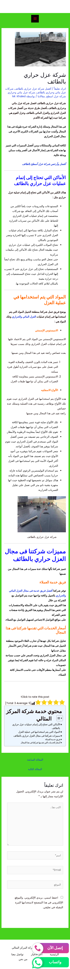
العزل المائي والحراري (24, 316)
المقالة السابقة (35, 760)
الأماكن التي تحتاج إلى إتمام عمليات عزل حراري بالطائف (36, 726)
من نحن (23, 959)
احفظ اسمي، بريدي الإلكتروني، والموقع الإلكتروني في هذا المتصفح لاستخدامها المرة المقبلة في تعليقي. (39, 902)
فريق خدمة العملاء (52, 739)
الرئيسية (54, 954)
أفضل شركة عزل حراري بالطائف (33, 89)
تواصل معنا (17, 954)
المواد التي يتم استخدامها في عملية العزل (39, 731)
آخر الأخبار (36, 954)
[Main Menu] (35, 18)
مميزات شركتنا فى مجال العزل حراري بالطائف (36, 736)
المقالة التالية (35, 769)
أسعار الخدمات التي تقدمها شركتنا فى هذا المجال (40, 742)
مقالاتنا (41, 96)
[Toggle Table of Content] (58, 718)
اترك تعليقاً (60, 89)
